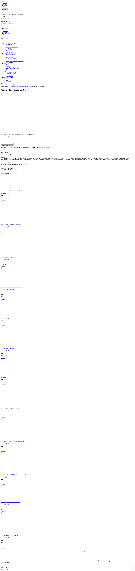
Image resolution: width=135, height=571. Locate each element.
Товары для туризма (11, 64)
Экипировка (9, 49)
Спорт (4, 71)
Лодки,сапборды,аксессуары (13, 69)
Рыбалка (8, 66)
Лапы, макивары (10, 78)
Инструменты (9, 52)
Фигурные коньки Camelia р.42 (8, 316)
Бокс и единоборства (8, 77)
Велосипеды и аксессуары (9, 43)
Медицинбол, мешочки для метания (14, 61)
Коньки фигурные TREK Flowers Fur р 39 (11, 190)
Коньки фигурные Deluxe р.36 (8, 348)
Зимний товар (9, 76)
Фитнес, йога (9, 62)
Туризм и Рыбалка (7, 63)
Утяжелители (9, 57)
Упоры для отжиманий (11, 58)
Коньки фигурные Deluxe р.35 (8, 289)
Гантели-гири (9, 56)
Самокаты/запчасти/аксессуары (13, 50)
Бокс (7, 80)
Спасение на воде (10, 67)
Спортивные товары (11, 73)
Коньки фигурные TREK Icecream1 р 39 (10, 502)
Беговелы (8, 45)
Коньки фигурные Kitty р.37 (7, 257)
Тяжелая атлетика (10, 54)
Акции (5, 5)
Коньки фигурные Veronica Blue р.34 (9, 535)
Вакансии (5, 8)
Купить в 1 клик (9, 145)
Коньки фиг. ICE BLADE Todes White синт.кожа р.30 (13, 441)
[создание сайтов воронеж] (7, 569)
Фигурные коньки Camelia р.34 (8, 374)
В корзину (3, 145)
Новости (5, 4)
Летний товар (9, 75)
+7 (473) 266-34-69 (5, 18)
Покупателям (6, 6)
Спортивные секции (11, 72)
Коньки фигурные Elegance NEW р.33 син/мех (12, 408)
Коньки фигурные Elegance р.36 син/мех (10, 224)
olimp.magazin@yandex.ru (7, 23)
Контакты (5, 9)
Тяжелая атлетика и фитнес (9, 53)
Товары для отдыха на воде (12, 68)
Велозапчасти (9, 48)
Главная (5, 1)
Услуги (5, 3)
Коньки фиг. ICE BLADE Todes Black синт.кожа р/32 (13, 474)
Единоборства (9, 81)
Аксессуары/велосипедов (12, 47)
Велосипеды (9, 44)
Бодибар (8, 59)
